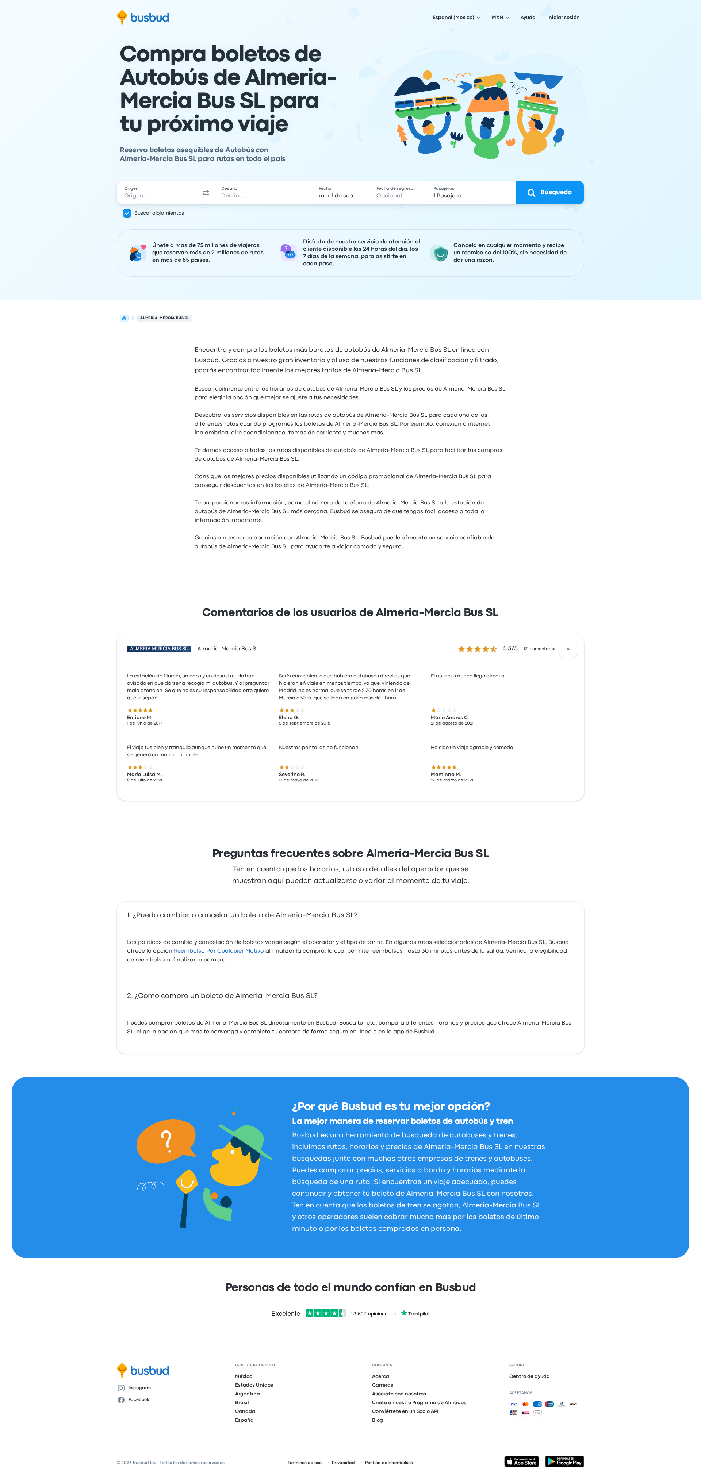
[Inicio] (124, 318)
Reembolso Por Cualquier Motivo (219, 951)
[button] (206, 193)
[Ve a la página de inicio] (143, 17)
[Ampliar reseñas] (568, 649)
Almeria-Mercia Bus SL (228, 649)
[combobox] (157, 193)
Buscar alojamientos (159, 213)
